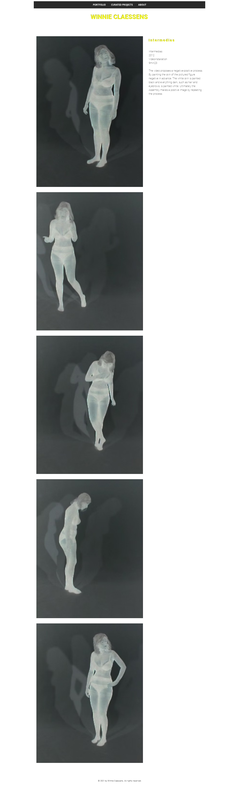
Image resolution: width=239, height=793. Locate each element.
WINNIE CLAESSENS (119, 17)
